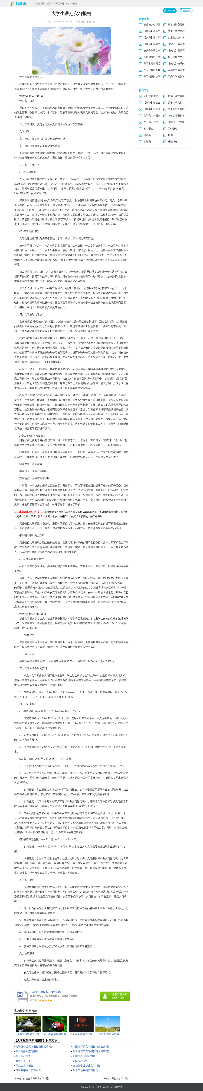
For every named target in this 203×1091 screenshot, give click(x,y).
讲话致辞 (59, 3)
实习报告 (72, 3)
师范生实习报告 (24, 1065)
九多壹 (98, 1087)
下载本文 (90, 21)
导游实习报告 (80, 1060)
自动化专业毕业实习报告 (87, 1065)
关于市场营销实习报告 (85, 1070)
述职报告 (172, 141)
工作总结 (172, 128)
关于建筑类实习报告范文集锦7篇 (91, 1051)
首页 (49, 3)
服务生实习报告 (24, 1060)
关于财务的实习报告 (27, 1051)
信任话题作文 (175, 57)
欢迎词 (147, 141)
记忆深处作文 (151, 96)
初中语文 (148, 128)
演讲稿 (147, 135)
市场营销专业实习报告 (28, 1070)
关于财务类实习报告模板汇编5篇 (34, 1046)
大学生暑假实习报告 (84, 1056)
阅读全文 (80, 21)
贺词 (170, 135)
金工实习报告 (23, 1056)
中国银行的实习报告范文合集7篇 (91, 1046)
